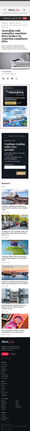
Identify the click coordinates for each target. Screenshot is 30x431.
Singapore (3, 407)
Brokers (3, 385)
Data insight (4, 369)
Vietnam (3, 409)
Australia (3, 400)
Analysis (3, 371)
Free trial (13, 354)
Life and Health (14, 25)
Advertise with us (5, 418)
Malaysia (3, 406)
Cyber (2, 390)
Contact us (3, 416)
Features (3, 368)
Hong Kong (3, 402)
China (17, 400)
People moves (4, 374)
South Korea (18, 407)
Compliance (12, 23)
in (2, 358)
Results (3, 373)
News (20, 25)
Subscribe (5, 354)
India (17, 402)
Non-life (25, 25)
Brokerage (5, 23)
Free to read (4, 378)
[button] (5, 10)
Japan (17, 404)
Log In (24, 18)
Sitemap (9, 429)
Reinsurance (4, 383)
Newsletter (3, 419)
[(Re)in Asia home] (8, 342)
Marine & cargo (4, 392)
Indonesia (3, 404)
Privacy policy (4, 429)
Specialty (3, 388)
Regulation (3, 393)
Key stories (4, 366)
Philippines (18, 406)
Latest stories (4, 364)
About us (3, 414)
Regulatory (5, 27)
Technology (4, 395)
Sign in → (23, 136)
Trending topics (5, 376)
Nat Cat (3, 387)
